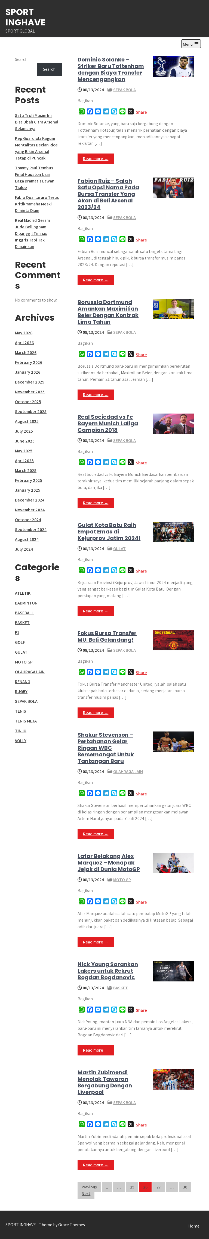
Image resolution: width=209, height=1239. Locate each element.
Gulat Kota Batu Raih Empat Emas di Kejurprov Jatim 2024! (109, 531)
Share (141, 112)
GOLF (20, 642)
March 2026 (25, 352)
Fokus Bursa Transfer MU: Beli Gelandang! (107, 636)
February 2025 (28, 480)
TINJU (20, 731)
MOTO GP (122, 880)
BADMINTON (26, 603)
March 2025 (25, 470)
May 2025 (23, 451)
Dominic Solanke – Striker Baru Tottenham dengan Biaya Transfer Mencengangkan (111, 69)
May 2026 (23, 333)
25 (132, 1187)
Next (86, 1193)
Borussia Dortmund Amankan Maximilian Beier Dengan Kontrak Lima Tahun (108, 312)
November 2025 (30, 392)
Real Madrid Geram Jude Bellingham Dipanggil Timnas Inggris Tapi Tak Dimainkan (32, 233)
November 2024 (30, 510)
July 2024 (24, 549)
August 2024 (27, 539)
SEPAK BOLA (124, 90)
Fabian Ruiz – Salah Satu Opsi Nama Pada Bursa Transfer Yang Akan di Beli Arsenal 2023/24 (108, 194)
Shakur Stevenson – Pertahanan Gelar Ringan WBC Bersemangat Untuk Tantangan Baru (106, 748)
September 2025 (31, 411)
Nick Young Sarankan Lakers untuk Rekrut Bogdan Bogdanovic (108, 970)
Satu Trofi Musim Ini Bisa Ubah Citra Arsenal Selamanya (36, 122)
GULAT (119, 548)
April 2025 (24, 461)
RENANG (22, 682)
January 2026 (27, 372)
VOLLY (20, 741)
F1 (17, 632)
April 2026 (24, 343)
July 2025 (24, 431)
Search (21, 59)
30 (185, 1187)
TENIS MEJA (26, 721)
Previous (89, 1187)
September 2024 (31, 529)
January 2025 (27, 490)
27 (158, 1187)
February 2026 (28, 362)
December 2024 (29, 500)
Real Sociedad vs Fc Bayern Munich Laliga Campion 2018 (108, 423)
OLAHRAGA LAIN (128, 771)
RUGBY (21, 691)
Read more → (95, 158)
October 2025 (28, 402)
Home (193, 1226)
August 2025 (27, 421)
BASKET (120, 988)
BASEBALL (24, 613)
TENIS (20, 711)
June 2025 (25, 441)
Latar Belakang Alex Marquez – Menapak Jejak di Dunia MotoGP (109, 862)
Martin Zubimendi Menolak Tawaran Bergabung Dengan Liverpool (105, 1082)
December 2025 (29, 382)
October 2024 (28, 520)
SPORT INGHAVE (25, 17)
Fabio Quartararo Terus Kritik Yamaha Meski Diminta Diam (37, 203)
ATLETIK (22, 593)
